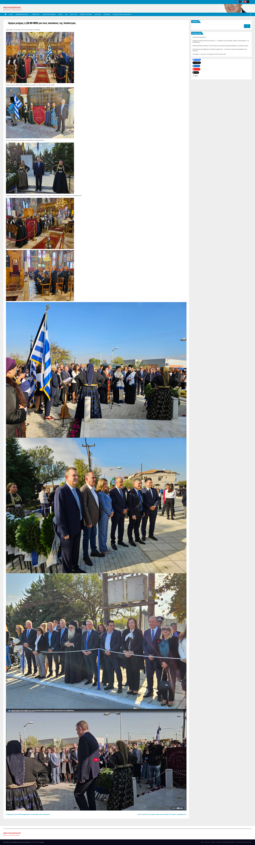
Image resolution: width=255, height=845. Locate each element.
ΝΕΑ (66, 14)
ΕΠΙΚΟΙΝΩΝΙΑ (107, 14)
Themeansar (41, 842)
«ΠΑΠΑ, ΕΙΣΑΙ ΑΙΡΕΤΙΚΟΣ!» (199, 37)
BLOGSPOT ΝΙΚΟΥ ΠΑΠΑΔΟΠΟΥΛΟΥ (122, 14)
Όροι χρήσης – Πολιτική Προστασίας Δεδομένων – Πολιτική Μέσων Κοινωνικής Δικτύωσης (233, 842)
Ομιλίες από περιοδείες (49, 14)
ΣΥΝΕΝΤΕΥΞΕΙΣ (35, 14)
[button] (250, 14)
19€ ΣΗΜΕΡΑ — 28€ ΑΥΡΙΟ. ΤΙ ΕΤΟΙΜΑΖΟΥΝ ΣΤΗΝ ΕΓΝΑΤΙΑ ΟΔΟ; (209, 54)
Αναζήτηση (195, 21)
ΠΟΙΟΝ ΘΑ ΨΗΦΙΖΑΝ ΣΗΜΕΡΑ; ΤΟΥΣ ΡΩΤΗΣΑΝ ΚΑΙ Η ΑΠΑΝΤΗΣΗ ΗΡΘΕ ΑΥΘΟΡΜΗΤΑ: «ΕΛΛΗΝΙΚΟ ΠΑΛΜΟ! (220, 45)
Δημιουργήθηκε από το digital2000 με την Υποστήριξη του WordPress (16, 842)
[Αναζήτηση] (247, 26)
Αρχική (11, 14)
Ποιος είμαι (98, 14)
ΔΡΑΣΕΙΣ (60, 14)
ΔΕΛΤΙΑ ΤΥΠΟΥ (73, 14)
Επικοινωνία (207, 842)
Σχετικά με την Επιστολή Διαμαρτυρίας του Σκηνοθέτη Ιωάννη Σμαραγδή (28, 814)
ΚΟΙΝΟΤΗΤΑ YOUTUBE (86, 14)
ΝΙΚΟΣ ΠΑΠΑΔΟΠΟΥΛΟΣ (12, 7)
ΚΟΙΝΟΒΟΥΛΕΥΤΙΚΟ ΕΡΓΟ (22, 14)
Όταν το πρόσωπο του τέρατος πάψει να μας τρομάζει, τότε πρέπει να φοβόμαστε (161, 814)
